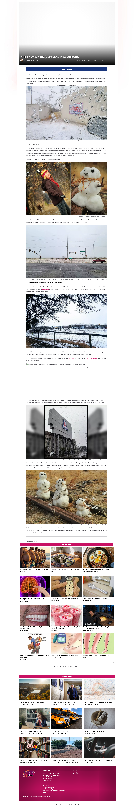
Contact (45, 792)
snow (38, 539)
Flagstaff (71, 358)
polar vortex (45, 289)
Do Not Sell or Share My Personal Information (54, 790)
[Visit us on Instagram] (77, 773)
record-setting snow (92, 358)
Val (24, 60)
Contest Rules (46, 783)
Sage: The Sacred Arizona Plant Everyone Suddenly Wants (98, 732)
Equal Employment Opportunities (51, 773)
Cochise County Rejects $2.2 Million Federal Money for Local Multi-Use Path (65, 761)
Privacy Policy (46, 785)
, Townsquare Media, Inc (35, 796)
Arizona (35, 539)
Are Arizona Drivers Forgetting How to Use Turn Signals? (98, 761)
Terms (44, 782)
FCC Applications (47, 780)
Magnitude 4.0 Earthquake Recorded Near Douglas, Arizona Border (98, 703)
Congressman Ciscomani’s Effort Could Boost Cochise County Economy (65, 703)
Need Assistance (52, 777)
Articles (35, 541)
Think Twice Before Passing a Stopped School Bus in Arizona (65, 732)
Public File (45, 777)
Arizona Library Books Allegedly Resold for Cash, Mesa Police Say (34, 761)
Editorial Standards (47, 778)
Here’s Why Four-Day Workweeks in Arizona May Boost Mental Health (31, 732)
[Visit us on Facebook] (74, 773)
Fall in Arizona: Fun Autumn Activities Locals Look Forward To (32, 703)
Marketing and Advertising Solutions (51, 775)
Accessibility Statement (48, 787)
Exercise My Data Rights (48, 789)
